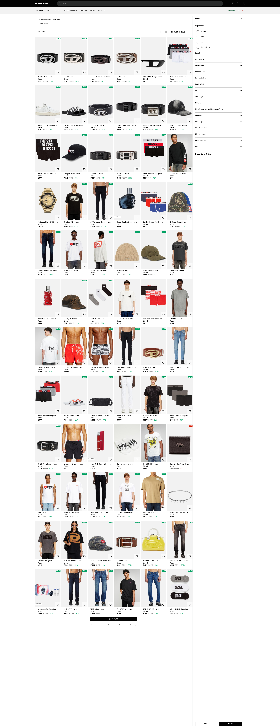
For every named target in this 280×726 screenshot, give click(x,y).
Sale (240, 10)
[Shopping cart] (238, 3)
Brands (101, 10)
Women (39, 10)
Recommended (178, 32)
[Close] (241, 19)
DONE (231, 724)
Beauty (83, 10)
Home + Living (70, 10)
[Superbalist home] (41, 3)
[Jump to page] (125, 624)
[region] (47, 56)
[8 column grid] (166, 32)
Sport (93, 10)
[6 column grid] (160, 32)
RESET (207, 724)
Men (48, 10)
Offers (231, 10)
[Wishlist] (233, 3)
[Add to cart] (57, 72)
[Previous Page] (91, 624)
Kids (57, 10)
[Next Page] (135, 624)
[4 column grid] (154, 32)
